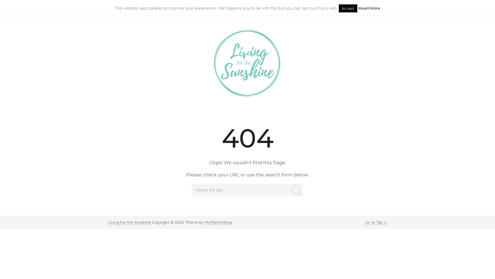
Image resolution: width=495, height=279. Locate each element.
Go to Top (374, 222)
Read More (369, 8)
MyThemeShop (218, 222)
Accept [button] (348, 8)
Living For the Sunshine (129, 222)
